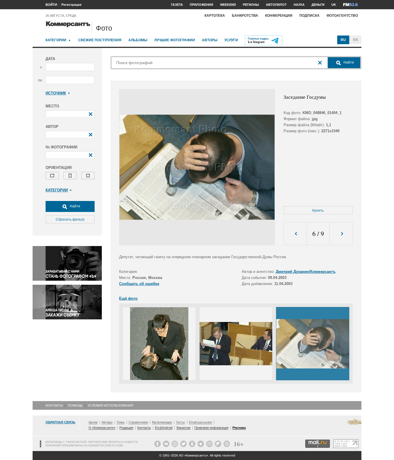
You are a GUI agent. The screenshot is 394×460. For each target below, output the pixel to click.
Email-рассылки (200, 422)
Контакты (54, 405)
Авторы (209, 40)
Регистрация (71, 4)
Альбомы (137, 40)
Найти (74, 206)
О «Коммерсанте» (102, 427)
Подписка (309, 16)
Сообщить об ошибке (139, 284)
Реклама (239, 427)
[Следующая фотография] (341, 233)
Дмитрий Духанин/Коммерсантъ (305, 271)
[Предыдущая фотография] (295, 233)
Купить (318, 210)
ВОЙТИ (51, 4)
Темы (121, 422)
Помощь (75, 405)
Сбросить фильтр (70, 219)
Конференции (278, 16)
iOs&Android (163, 427)
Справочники (138, 422)
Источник (56, 93)
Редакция (126, 427)
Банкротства (245, 16)
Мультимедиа (162, 422)
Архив (93, 422)
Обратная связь (60, 422)
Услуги (231, 40)
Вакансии (183, 427)
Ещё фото (128, 298)
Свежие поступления (99, 40)
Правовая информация (211, 427)
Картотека (214, 16)
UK (333, 4)
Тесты (180, 422)
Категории (56, 40)
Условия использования (110, 405)
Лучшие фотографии (174, 40)
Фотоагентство (342, 16)
